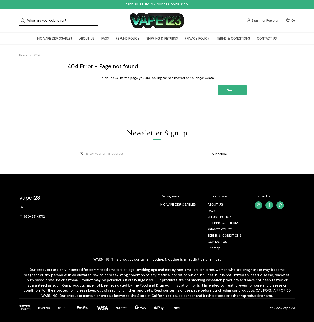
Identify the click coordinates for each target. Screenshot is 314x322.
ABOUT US (86, 38)
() (292, 20)
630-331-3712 (34, 216)
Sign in (256, 20)
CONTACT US (267, 38)
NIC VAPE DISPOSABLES (54, 38)
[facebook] (269, 205)
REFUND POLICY (128, 38)
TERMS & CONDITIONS (233, 38)
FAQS (105, 38)
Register (272, 20)
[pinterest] (280, 205)
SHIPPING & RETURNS (162, 38)
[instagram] (258, 205)
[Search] (24, 20)
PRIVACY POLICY (197, 38)
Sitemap (214, 248)
